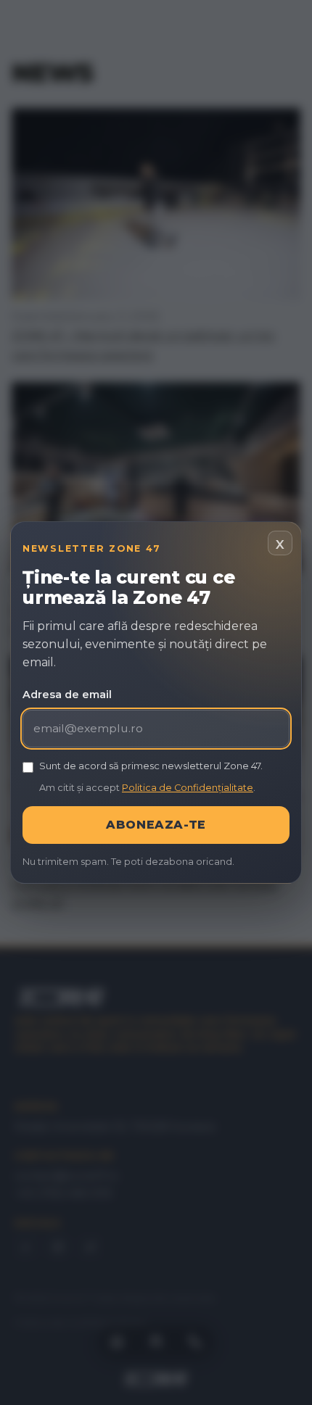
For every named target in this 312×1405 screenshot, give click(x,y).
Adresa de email (67, 694)
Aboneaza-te (156, 825)
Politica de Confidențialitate (187, 787)
